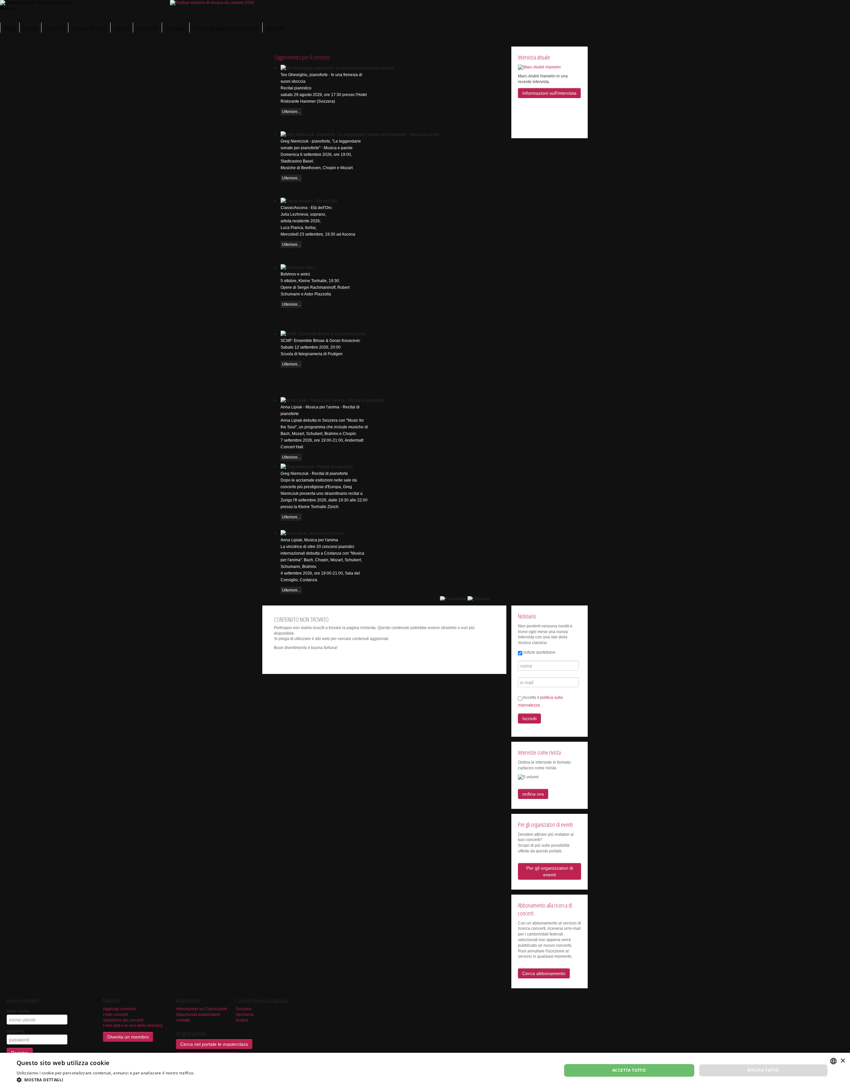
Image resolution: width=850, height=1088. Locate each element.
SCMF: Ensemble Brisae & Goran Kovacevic (320, 340)
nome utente (18, 1011)
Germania (245, 1014)
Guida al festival (89, 29)
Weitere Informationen (217, 1073)
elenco (121, 29)
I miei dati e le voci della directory (133, 1025)
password (15, 1031)
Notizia (30, 29)
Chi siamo (175, 29)
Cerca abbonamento (543, 973)
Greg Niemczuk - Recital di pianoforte (314, 473)
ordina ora (533, 794)
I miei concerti (115, 1014)
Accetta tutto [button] (629, 1070)
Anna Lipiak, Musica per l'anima (309, 540)
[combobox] (833, 1061)
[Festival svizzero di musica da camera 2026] (212, 2)
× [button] (842, 1060)
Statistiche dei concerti (123, 1020)
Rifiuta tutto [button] (763, 1070)
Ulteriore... (291, 111)
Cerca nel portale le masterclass (214, 1044)
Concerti (55, 29)
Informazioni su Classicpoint (201, 1009)
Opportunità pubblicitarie (198, 1014)
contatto (183, 1020)
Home (10, 29)
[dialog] (425, 1070)
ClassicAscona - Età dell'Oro (306, 207)
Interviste (147, 29)
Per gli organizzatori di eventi (226, 29)
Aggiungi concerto (119, 1009)
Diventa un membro (128, 1036)
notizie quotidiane (539, 652)
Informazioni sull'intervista (549, 93)
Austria (242, 1020)
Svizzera (243, 1009)
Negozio (275, 29)
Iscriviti (529, 718)
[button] (128, 1079)
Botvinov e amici (295, 274)
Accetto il (540, 701)
